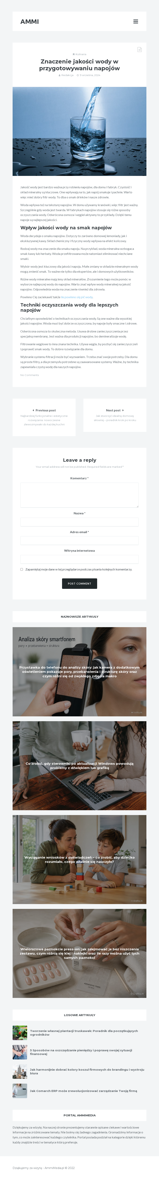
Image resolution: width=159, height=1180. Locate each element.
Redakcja (67, 75)
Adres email (79, 532)
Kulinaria (81, 54)
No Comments (29, 375)
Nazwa (80, 513)
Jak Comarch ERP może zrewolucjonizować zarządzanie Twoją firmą (83, 1091)
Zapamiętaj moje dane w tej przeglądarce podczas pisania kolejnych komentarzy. (78, 569)
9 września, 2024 (90, 75)
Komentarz (79, 478)
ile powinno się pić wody (76, 297)
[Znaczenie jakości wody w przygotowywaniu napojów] (79, 131)
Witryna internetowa (79, 550)
